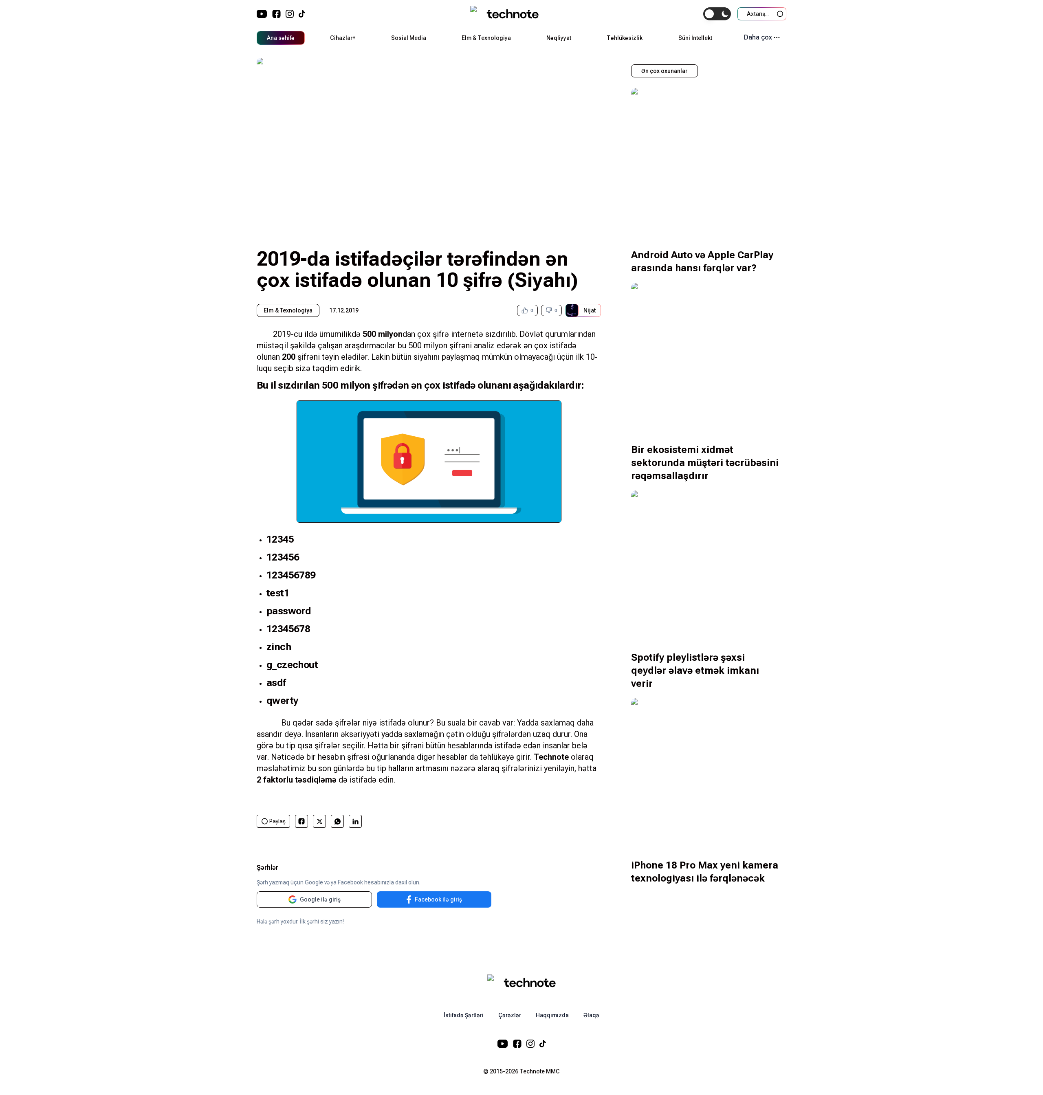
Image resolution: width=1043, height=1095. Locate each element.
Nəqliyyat (558, 38)
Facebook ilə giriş (438, 899)
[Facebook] (276, 14)
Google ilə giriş (320, 899)
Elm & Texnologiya (486, 38)
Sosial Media (408, 38)
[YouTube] (262, 14)
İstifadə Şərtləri (464, 1015)
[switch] (717, 13)
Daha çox (758, 37)
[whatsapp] (337, 821)
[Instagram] (290, 14)
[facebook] (301, 821)
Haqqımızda (552, 1015)
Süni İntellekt (695, 38)
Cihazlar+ (342, 38)
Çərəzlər (509, 1015)
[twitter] (320, 821)
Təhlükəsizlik (625, 38)
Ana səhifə (281, 38)
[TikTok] (302, 14)
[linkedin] (355, 821)
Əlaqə (591, 1015)
